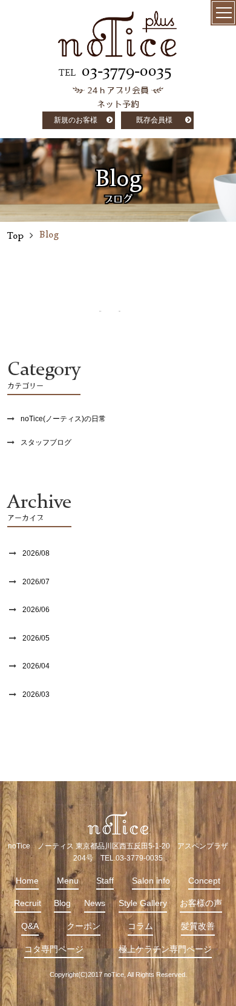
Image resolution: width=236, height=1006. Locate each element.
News (94, 903)
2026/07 (36, 582)
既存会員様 (154, 120)
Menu (68, 880)
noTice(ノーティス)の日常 (63, 419)
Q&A (30, 926)
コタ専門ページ (54, 949)
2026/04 (36, 666)
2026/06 (36, 609)
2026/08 (36, 553)
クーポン (83, 926)
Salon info (151, 880)
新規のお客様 (75, 120)
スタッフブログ (46, 442)
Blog (62, 903)
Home (27, 880)
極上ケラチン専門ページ (165, 949)
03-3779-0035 (126, 71)
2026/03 (36, 694)
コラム (140, 926)
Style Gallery (143, 903)
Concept (204, 880)
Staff (105, 880)
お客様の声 (201, 903)
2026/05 (36, 638)
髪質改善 (198, 926)
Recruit (27, 903)
